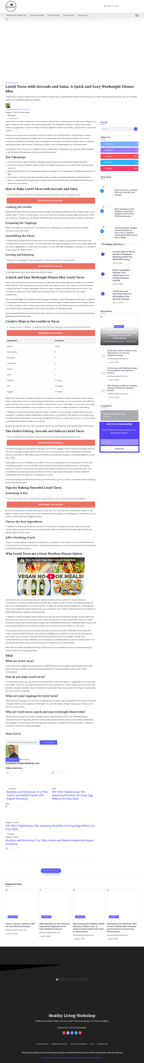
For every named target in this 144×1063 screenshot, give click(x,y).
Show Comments (51, 871)
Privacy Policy (42, 1044)
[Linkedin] (123, 6)
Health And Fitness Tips (114, 414)
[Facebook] (127, 6)
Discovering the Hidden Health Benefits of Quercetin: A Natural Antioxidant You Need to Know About (126, 232)
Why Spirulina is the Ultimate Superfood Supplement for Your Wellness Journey (124, 212)
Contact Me (102, 1044)
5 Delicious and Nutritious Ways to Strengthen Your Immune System (122, 295)
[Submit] (135, 129)
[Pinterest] (134, 6)
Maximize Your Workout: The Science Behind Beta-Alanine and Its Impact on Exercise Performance (119, 334)
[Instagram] (130, 6)
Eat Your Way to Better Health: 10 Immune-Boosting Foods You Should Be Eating (124, 256)
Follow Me (12, 760)
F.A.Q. (92, 1044)
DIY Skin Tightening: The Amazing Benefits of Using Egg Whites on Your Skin (72, 795)
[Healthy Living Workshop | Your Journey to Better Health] (11, 6)
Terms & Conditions (78, 1044)
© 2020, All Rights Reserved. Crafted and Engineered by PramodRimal (72, 1058)
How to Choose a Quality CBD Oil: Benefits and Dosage (126, 192)
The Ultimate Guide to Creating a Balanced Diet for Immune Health (122, 388)
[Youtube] (137, 6)
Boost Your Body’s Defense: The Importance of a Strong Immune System (121, 275)
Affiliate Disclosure (59, 1044)
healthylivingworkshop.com (18, 109)
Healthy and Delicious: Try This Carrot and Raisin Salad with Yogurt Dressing (27, 795)
